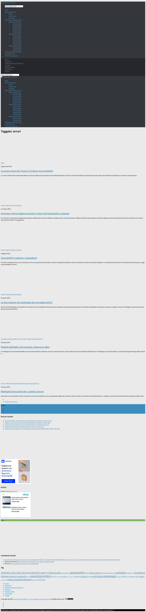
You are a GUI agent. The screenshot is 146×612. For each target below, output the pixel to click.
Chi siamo (8, 61)
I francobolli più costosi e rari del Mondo (25, 564)
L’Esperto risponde (11, 56)
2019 (46, 573)
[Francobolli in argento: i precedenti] (26, 246)
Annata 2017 (17, 44)
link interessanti (70, 576)
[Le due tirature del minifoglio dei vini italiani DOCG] (26, 291)
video (43, 580)
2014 (24, 572)
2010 (3, 572)
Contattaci (8, 69)
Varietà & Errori (10, 54)
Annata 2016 (17, 42)
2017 (37, 572)
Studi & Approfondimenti (13, 52)
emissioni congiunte (17, 576)
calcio (86, 573)
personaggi (110, 576)
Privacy (7, 71)
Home (7, 59)
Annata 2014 (17, 38)
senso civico (134, 576)
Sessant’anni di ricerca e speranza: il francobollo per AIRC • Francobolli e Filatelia (32, 560)
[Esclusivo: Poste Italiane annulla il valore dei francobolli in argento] (26, 202)
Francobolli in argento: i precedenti (19, 257)
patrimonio (97, 576)
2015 (28, 572)
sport (141, 576)
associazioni (77, 572)
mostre (84, 576)
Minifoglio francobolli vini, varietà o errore (22, 391)
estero (47, 576)
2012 (13, 572)
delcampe (128, 573)
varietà (38, 580)
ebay (132, 573)
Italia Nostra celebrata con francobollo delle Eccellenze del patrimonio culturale (32, 429)
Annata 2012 (17, 32)
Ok (113, 610)
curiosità (120, 572)
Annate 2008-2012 (15, 22)
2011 (8, 572)
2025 (51, 572)
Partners (8, 65)
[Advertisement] (60, 445)
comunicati (105, 573)
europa (53, 577)
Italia (10, 14)
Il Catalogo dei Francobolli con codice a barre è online (36, 562)
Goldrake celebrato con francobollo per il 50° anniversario (24, 427)
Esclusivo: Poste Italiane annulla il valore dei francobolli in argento (35, 213)
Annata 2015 (17, 40)
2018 (43, 572)
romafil (128, 576)
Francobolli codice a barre (13, 20)
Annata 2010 (17, 28)
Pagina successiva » (11, 402)
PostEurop (118, 576)
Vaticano (12, 18)
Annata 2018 (17, 48)
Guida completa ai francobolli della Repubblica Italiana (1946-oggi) (27, 423)
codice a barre (95, 572)
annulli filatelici (65, 573)
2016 (33, 572)
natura (90, 577)
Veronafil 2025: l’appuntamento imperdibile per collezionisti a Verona (28, 421)
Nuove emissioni (10, 12)
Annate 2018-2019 (15, 46)
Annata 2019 (17, 50)
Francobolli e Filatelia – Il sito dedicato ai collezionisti (31, 599)
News (6, 10)
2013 (19, 572)
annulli (57, 572)
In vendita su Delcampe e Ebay (11, 339)
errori (28, 577)
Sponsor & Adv (9, 67)
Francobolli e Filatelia (8, 3)
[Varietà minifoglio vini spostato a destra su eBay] (26, 335)
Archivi (3, 491)
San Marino (12, 16)
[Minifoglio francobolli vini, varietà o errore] (26, 380)
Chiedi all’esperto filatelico (14, 63)
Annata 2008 (17, 24)
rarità (124, 576)
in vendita (63, 577)
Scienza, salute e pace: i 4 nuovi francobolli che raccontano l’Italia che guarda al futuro (91, 560)
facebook (58, 576)
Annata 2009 (17, 26)
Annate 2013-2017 (15, 34)
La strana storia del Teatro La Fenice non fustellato (27, 170)
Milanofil (77, 577)
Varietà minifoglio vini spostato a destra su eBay (25, 346)
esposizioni (36, 576)
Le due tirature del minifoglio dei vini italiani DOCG (26, 302)
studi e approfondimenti (19, 579)
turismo (34, 580)
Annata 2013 (17, 36)
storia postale (4, 580)
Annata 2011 (17, 30)
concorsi (112, 573)
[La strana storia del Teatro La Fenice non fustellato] (26, 159)
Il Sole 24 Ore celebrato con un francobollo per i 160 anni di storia (27, 425)
